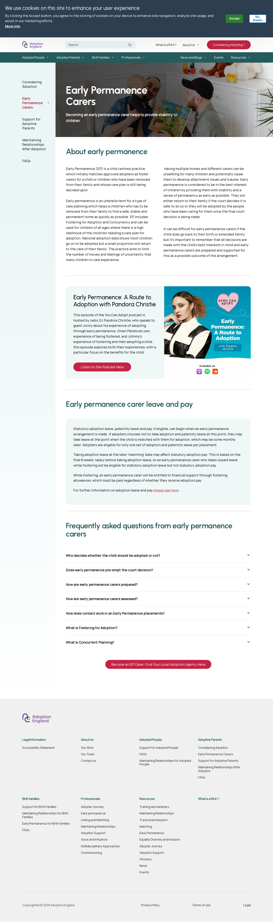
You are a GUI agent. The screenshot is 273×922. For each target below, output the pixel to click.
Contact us (88, 761)
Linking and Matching (95, 820)
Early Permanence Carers (32, 102)
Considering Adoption (32, 84)
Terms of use (201, 905)
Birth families (31, 799)
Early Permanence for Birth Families (46, 823)
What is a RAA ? (166, 44)
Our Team (87, 754)
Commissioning (91, 853)
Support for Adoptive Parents (31, 123)
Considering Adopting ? (229, 45)
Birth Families (101, 57)
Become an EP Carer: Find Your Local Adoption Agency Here (158, 664)
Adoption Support (93, 833)
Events (219, 57)
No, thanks (258, 18)
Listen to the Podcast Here (102, 367)
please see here (166, 490)
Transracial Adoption (153, 820)
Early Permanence (151, 833)
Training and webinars (154, 807)
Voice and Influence (94, 839)
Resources (238, 57)
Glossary (145, 859)
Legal (247, 905)
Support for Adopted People (158, 747)
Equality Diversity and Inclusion (159, 839)
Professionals (131, 57)
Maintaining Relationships (98, 826)
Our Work (87, 747)
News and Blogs (191, 57)
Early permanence (93, 813)
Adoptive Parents (68, 57)
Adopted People (33, 57)
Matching (145, 826)
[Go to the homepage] (33, 44)
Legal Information (34, 740)
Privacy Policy (150, 905)
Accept (234, 18)
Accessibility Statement (38, 747)
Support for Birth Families (39, 807)
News (143, 866)
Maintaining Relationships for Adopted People (165, 762)
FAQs (26, 161)
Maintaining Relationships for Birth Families (45, 815)
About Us (188, 44)
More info (12, 26)
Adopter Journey (92, 807)
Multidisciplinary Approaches (100, 846)
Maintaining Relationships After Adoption (34, 144)
